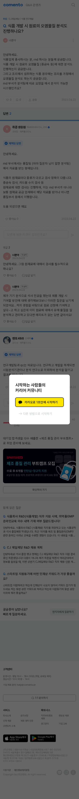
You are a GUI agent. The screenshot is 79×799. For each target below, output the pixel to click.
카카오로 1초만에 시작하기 (41, 402)
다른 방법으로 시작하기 (37, 414)
